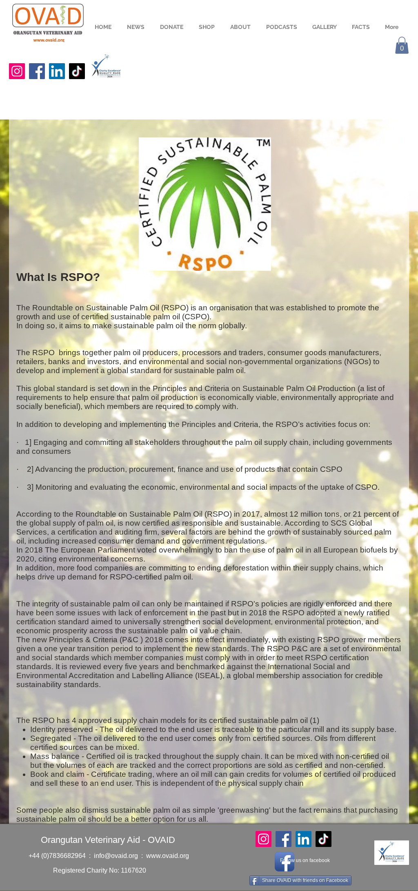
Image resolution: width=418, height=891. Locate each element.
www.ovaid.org (167, 855)
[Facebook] (37, 71)
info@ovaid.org (116, 855)
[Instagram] (17, 71)
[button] (402, 45)
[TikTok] (77, 71)
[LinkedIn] (57, 71)
